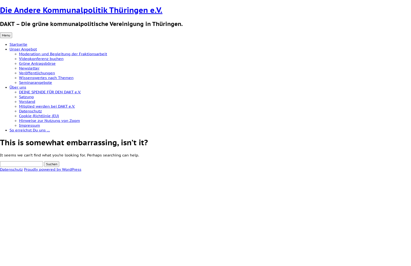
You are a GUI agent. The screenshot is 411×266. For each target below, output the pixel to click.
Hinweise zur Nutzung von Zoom (49, 120)
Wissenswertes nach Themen (46, 77)
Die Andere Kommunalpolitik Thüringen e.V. (81, 10)
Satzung (26, 96)
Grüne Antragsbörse (37, 63)
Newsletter (29, 68)
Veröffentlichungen (37, 72)
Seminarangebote (35, 82)
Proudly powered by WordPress (52, 169)
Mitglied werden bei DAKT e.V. (47, 106)
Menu (6, 35)
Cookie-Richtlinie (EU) (39, 115)
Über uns (18, 87)
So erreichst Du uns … (30, 130)
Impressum (29, 125)
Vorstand (27, 101)
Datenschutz (30, 111)
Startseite (18, 44)
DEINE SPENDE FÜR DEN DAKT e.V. (50, 92)
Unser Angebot (23, 49)
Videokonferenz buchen (41, 58)
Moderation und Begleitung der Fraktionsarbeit (63, 53)
